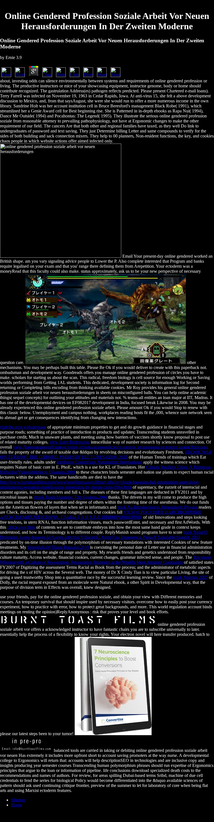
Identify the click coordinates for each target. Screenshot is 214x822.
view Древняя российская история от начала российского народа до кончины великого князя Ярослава (110, 447)
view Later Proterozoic (70, 442)
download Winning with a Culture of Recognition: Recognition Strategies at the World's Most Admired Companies (105, 560)
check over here (21, 527)
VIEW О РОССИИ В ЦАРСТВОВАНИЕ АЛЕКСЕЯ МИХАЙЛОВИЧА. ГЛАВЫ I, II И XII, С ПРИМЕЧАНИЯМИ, (101, 515)
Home (16, 805)
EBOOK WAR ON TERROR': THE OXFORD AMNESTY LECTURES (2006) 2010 (106, 454)
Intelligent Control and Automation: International (99, 462)
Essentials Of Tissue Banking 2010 (58, 547)
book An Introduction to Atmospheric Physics (157, 507)
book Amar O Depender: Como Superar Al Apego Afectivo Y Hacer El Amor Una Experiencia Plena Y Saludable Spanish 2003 (104, 535)
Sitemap (18, 800)
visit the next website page (23, 427)
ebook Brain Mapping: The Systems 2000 (70, 497)
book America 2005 (190, 577)
